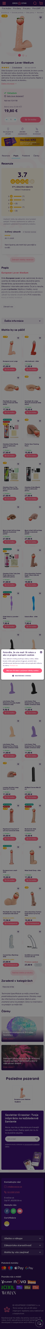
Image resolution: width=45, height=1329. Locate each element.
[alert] (22, 664)
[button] (22, 676)
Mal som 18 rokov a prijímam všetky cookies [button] (22, 671)
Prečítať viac (14, 665)
